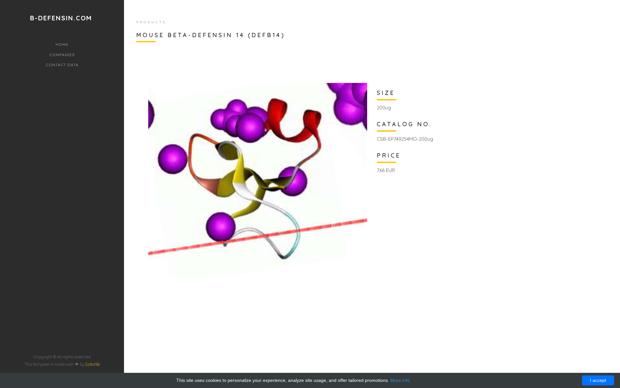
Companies (62, 54)
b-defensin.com (61, 18)
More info (400, 380)
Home (62, 44)
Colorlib (92, 364)
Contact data (62, 64)
